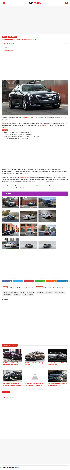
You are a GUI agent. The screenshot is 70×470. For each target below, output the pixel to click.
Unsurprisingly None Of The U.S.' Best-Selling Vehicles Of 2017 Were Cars (34, 384)
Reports (31, 294)
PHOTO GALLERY (9, 51)
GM (25, 294)
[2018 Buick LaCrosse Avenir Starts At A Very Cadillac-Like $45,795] (57, 376)
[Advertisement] (35, 21)
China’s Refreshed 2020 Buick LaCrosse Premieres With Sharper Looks (12, 363)
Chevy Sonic (18, 294)
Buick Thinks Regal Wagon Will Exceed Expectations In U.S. (57, 363)
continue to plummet (28, 117)
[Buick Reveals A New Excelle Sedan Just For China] (35, 355)
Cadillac (23, 292)
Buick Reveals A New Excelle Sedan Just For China (34, 363)
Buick (4, 36)
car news (17, 467)
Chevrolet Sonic (6, 127)
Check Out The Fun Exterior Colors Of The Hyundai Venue (18, 134)
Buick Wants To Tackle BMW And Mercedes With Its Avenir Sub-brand (12, 384)
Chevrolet (50, 292)
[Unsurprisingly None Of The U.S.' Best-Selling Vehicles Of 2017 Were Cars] (35, 376)
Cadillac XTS (41, 292)
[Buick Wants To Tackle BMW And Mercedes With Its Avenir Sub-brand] (12, 376)
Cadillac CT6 (44, 125)
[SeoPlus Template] (1, 468)
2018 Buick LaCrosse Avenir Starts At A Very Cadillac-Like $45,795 (57, 384)
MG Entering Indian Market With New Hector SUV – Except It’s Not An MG (22, 136)
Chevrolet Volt (7, 294)
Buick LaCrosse (12, 36)
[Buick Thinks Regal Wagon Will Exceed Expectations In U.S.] (57, 355)
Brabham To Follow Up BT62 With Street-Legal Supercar (18, 138)
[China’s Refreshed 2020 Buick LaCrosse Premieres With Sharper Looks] (12, 355)
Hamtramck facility (25, 177)
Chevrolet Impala (60, 292)
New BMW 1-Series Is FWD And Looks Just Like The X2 (17, 132)
